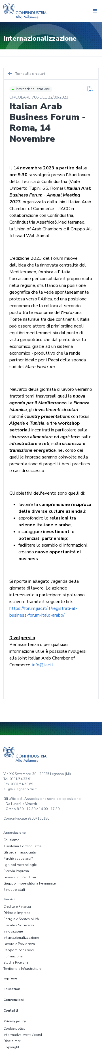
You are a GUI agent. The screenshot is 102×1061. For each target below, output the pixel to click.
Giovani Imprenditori (19, 877)
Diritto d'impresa (16, 913)
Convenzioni (13, 999)
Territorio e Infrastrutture (22, 968)
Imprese (10, 978)
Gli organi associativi (20, 852)
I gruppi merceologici (20, 865)
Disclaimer (11, 1041)
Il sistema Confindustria (22, 846)
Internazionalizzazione (33, 89)
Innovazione (13, 931)
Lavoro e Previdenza (19, 944)
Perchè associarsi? (18, 858)
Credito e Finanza (17, 906)
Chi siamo (11, 840)
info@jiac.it (42, 665)
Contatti (10, 1010)
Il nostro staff (14, 889)
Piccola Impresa (16, 871)
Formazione (12, 956)
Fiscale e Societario (18, 925)
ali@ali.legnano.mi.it (20, 789)
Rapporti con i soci (18, 950)
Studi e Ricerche (15, 962)
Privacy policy (14, 1021)
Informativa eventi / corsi (22, 1034)
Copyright (11, 1047)
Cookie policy (14, 1028)
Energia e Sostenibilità (21, 919)
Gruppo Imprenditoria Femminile (29, 883)
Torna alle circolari (30, 73)
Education (11, 989)
